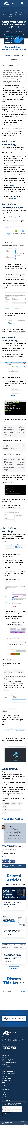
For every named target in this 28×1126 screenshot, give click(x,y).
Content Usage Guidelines (20, 1122)
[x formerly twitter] (14, 1048)
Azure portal (15, 217)
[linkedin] (9, 1048)
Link (5, 176)
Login (23, 991)
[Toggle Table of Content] (16, 65)
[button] (22, 3)
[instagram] (4, 1048)
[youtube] (12, 1048)
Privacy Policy (24, 1123)
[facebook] (6, 1048)
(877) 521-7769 (6, 1043)
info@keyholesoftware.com (9, 1045)
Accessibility (19, 1121)
